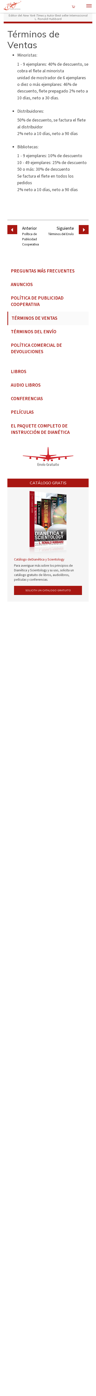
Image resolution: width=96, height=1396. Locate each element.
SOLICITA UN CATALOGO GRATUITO (48, 590)
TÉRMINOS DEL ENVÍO (33, 332)
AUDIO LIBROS (26, 385)
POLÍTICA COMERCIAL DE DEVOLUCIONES (36, 348)
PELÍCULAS (22, 412)
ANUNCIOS (22, 284)
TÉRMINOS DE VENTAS (34, 318)
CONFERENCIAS (27, 398)
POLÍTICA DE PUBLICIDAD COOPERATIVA (37, 301)
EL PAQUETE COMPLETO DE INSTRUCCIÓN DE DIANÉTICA (40, 429)
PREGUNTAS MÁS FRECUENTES (43, 271)
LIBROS (18, 371)
